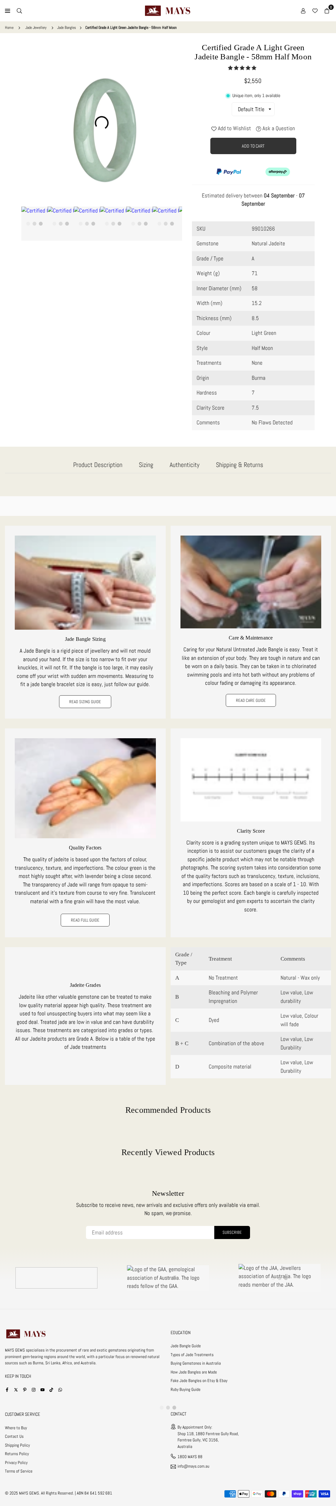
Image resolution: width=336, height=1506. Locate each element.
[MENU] (7, 11)
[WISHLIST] (315, 10)
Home (9, 27)
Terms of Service (18, 1471)
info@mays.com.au (193, 1466)
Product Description (97, 464)
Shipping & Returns (239, 464)
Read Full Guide (85, 920)
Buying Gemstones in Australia (196, 1363)
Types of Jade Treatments (192, 1354)
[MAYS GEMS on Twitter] (16, 1389)
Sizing (146, 464)
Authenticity (185, 464)
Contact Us (14, 1436)
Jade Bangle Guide (186, 1346)
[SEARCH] (19, 10)
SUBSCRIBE (232, 1232)
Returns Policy (17, 1453)
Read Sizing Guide (85, 701)
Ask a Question (278, 128)
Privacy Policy (16, 1462)
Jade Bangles (66, 27)
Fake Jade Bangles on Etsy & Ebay (199, 1380)
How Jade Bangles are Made (194, 1372)
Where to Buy (16, 1428)
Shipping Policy (17, 1445)
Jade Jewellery (36, 27)
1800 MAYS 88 (190, 1456)
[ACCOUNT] (303, 10)
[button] (242, 68)
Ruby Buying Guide (185, 1389)
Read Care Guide (251, 700)
